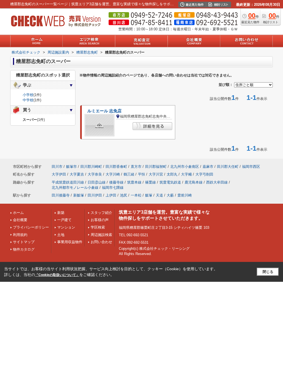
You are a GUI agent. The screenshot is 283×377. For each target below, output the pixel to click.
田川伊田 (95, 195)
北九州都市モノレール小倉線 (75, 187)
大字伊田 (59, 174)
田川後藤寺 (61, 195)
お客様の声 (100, 220)
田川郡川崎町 (91, 166)
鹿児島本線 (194, 182)
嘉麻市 (208, 166)
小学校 (28, 95)
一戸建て (64, 220)
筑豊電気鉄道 (170, 182)
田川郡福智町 (156, 166)
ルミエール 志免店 (104, 111)
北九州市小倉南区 (184, 166)
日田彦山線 (97, 182)
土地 (60, 235)
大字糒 (186, 174)
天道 (159, 195)
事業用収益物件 (69, 242)
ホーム (18, 213)
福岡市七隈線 (113, 187)
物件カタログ (24, 249)
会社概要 (20, 220)
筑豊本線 (134, 182)
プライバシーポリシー (31, 227)
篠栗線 (150, 182)
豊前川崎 (184, 195)
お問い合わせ (101, 242)
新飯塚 (78, 195)
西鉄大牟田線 (217, 182)
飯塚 (148, 195)
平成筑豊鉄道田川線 (68, 182)
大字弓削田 (204, 174)
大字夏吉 (77, 174)
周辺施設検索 (101, 235)
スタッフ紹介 (101, 213)
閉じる (268, 272)
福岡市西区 (251, 166)
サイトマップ (24, 242)
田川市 (57, 166)
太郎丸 (172, 174)
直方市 (136, 166)
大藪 (170, 195)
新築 (60, 213)
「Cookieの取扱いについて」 (57, 275)
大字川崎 (113, 174)
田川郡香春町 (116, 166)
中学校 (28, 100)
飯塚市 (71, 166)
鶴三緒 (129, 174)
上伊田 (111, 195)
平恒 (141, 174)
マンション (66, 227)
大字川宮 (156, 174)
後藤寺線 (116, 182)
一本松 (136, 195)
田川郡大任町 (228, 166)
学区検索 (98, 227)
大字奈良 (95, 174)
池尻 (123, 195)
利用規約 (20, 235)
